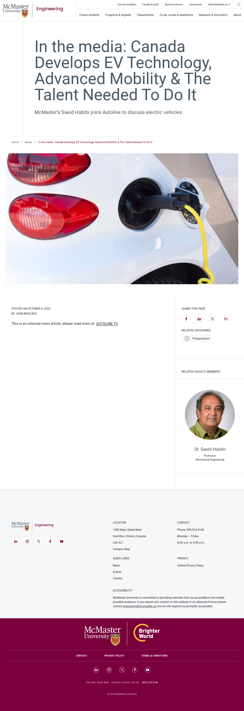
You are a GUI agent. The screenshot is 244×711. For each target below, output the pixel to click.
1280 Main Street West (127, 529)
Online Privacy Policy (190, 565)
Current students (127, 4)
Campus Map (121, 549)
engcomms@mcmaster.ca (139, 606)
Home (15, 142)
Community (195, 4)
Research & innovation (213, 15)
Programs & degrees (118, 15)
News (28, 142)
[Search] (239, 4)
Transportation (201, 338)
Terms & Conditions (154, 655)
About (237, 15)
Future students (89, 15)
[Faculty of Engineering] (33, 10)
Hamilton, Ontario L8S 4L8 (125, 682)
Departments (145, 15)
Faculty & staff (150, 4)
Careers (117, 578)
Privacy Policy (114, 655)
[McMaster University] (122, 633)
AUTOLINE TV (107, 323)
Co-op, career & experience (176, 15)
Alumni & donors (174, 4)
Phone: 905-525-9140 (190, 529)
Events (117, 572)
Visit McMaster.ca (221, 4)
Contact (86, 655)
